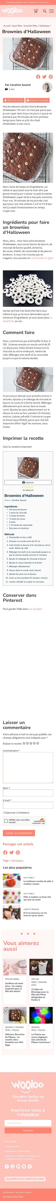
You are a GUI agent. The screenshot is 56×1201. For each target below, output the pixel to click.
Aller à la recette (15, 100)
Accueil (7, 25)
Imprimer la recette (38, 100)
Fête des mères (12, 979)
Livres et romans (31, 909)
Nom (6, 788)
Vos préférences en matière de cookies (25, 1178)
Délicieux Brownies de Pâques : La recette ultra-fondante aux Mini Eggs (14, 1039)
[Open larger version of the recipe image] (28, 468)
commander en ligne (42, 258)
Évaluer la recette (12, 743)
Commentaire (11, 751)
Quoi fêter (17, 25)
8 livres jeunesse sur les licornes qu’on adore (35, 914)
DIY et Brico (29, 877)
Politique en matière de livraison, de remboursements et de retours (22, 1157)
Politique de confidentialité (18, 1151)
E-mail (7, 800)
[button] (38, 76)
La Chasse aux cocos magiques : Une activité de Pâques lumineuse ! (41, 1038)
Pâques (15, 1030)
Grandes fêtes (30, 25)
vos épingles (35, 609)
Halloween (44, 25)
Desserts (9, 1027)
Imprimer (29, 482)
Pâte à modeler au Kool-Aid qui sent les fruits (37, 898)
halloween (17, 860)
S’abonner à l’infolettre (17, 813)
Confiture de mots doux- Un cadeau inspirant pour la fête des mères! (14, 987)
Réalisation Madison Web (13, 1197)
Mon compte (11, 1141)
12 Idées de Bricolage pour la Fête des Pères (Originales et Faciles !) (40, 994)
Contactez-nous (12, 1146)
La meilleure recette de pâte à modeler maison (38, 882)
